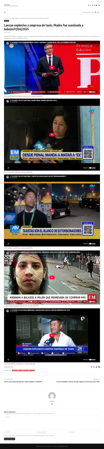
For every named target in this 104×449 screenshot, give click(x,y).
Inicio (5, 18)
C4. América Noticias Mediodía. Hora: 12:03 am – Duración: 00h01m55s (21, 305)
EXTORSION (31, 370)
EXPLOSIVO (25, 370)
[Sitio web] (52, 404)
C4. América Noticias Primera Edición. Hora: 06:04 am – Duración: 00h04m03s (23, 96)
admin (52, 401)
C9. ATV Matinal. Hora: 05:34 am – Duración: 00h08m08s (18, 248)
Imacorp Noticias (7, 4)
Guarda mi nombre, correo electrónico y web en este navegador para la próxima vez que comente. (29, 435)
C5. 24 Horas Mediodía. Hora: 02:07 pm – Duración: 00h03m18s (19, 363)
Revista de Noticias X (63, 446)
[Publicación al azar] (95, 12)
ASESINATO (14, 370)
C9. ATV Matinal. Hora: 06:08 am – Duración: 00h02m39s (18, 172)
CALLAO (9, 18)
